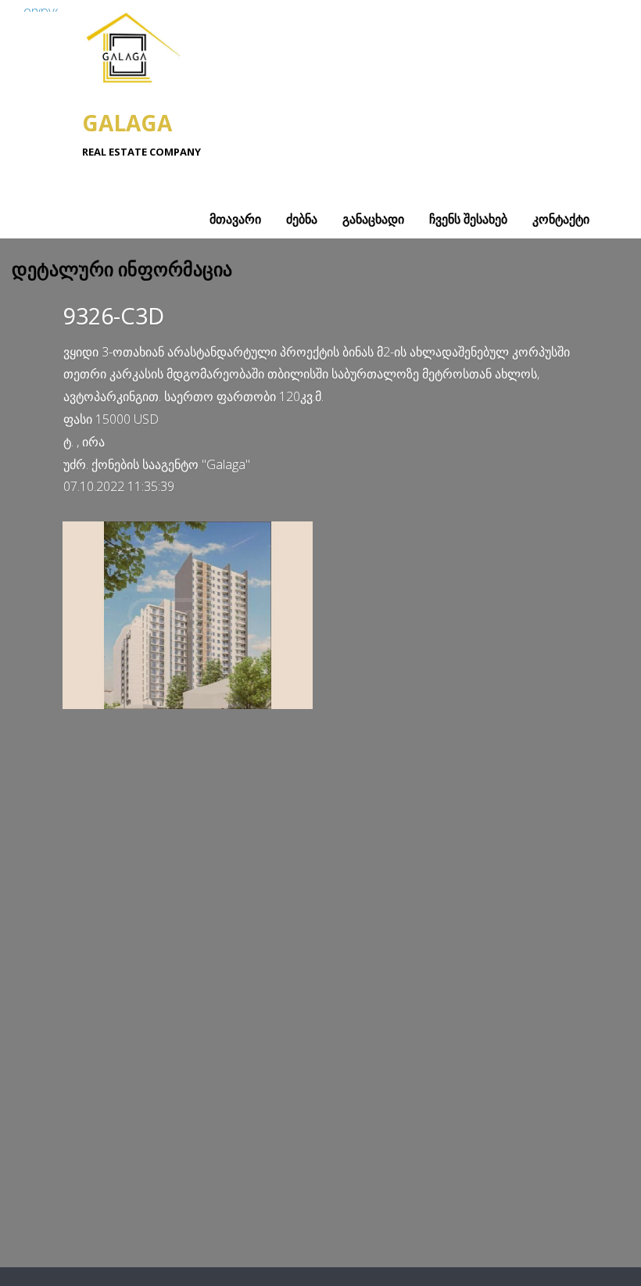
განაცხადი (373, 218)
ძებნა (301, 218)
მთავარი (235, 218)
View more (188, 615)
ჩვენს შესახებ (468, 218)
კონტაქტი (560, 218)
